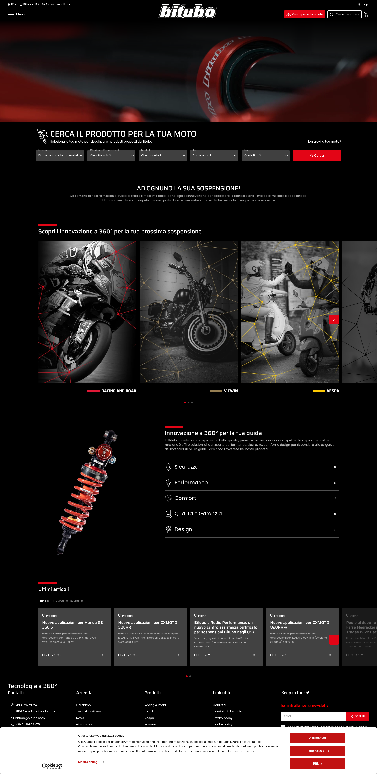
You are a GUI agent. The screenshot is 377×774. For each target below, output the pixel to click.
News (80, 718)
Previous (43, 319)
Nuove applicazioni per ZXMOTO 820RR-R (299, 624)
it (12, 4)
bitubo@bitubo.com (30, 718)
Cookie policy (222, 724)
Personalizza (315, 750)
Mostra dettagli (88, 762)
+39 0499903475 (27, 724)
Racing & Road (155, 705)
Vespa (149, 718)
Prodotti (60, 600)
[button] (252, 467)
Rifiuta (317, 763)
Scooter (150, 724)
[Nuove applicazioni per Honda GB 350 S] (102, 655)
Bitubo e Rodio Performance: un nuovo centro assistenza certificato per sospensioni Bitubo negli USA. (225, 627)
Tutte (44, 601)
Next (334, 319)
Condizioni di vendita (228, 711)
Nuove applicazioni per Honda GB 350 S (72, 624)
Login (365, 4)
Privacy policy (222, 718)
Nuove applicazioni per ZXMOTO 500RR (147, 624)
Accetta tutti (317, 737)
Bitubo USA (31, 4)
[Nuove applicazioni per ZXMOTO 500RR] (178, 655)
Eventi (76, 600)
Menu (20, 14)
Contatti (219, 705)
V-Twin (150, 711)
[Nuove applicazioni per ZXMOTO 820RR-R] (330, 655)
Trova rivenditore (57, 4)
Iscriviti (359, 716)
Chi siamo (83, 705)
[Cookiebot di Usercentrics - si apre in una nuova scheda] (52, 766)
